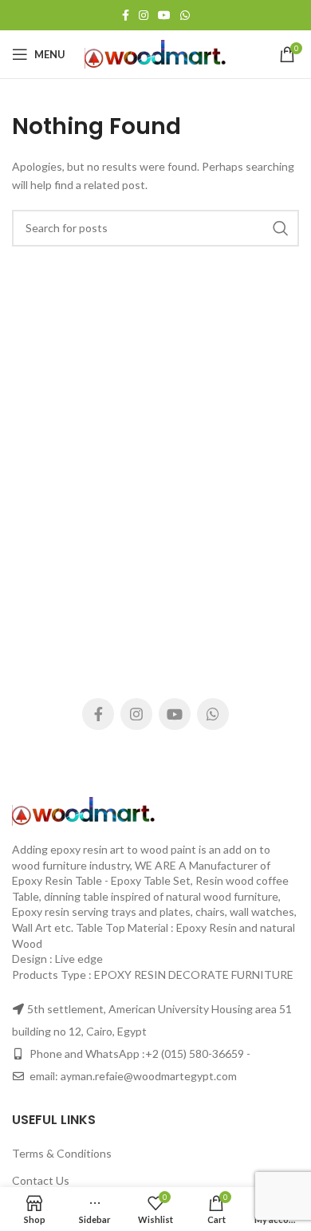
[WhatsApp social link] (185, 15)
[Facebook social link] (125, 15)
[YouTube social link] (164, 15)
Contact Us (40, 1180)
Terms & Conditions (62, 1153)
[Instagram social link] (143, 15)
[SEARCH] (280, 228)
